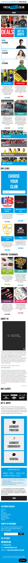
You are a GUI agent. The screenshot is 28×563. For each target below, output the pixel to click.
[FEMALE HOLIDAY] (14, 152)
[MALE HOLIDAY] (14, 161)
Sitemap (3, 520)
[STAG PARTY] (14, 134)
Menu (14, 13)
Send (14, 498)
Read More (7, 98)
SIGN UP (21, 533)
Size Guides (3, 513)
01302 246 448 (7, 545)
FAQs (2, 511)
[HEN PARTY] (14, 143)
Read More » (24, 385)
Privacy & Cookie (5, 518)
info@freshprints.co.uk (10, 547)
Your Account (4, 516)
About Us (3, 510)
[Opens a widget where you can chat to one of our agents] (23, 560)
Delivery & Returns (6, 515)
